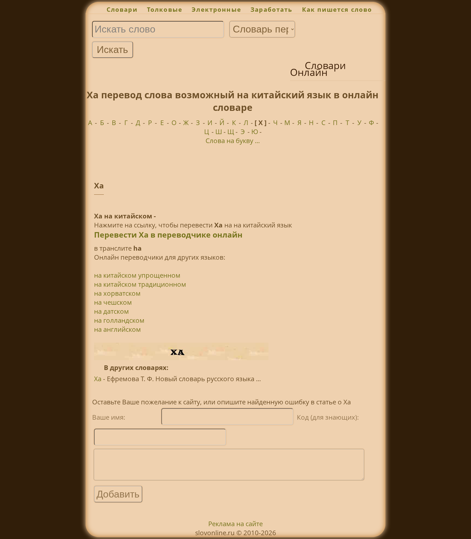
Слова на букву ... (233, 140)
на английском (117, 329)
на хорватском (117, 293)
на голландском (119, 320)
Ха (97, 378)
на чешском (113, 302)
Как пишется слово (337, 9)
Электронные (216, 9)
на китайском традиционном (140, 284)
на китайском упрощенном (137, 275)
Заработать (271, 9)
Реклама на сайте (235, 523)
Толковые (164, 9)
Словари (122, 9)
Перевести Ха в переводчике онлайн (168, 234)
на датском (111, 311)
